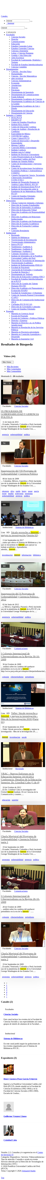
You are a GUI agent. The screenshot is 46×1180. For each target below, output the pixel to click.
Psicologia (15, 90)
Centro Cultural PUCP (20, 138)
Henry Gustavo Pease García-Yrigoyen (20, 1079)
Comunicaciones (18, 41)
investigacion (7, 555)
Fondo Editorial (17, 97)
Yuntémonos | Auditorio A (21, 247)
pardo (18, 491)
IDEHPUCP (16, 120)
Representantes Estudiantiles (22, 198)
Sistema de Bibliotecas (20, 237)
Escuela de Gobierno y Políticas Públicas (27, 318)
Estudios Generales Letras (21, 46)
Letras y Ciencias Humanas (22, 53)
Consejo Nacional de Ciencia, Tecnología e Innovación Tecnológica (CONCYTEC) (28, 177)
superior (15, 800)
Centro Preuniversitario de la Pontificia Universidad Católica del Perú (26, 158)
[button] (4, 16)
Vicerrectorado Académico (22, 263)
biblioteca (37, 555)
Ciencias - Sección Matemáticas (24, 76)
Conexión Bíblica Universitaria (23, 148)
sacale (24, 737)
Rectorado (15, 235)
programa (29, 493)
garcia (36, 491)
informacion (26, 555)
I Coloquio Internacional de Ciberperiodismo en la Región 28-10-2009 (20, 899)
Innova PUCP (17, 244)
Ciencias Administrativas (21, 81)
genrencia (6, 617)
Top (2, 1178)
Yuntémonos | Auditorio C (21, 251)
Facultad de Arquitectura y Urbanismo (26, 293)
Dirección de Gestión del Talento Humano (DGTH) (24, 285)
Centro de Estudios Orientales (23, 196)
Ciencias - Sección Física (21, 71)
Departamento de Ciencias (21, 113)
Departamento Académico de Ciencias (26, 99)
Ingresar (10, 23)
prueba (14, 228)
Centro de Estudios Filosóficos (23, 122)
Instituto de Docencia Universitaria (25, 154)
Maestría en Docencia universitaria (25, 332)
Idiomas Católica (18, 145)
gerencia (5, 434)
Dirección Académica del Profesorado (26, 221)
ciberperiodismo (17, 677)
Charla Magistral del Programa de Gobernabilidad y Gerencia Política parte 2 (19, 956)
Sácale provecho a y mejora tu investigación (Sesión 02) (21, 534)
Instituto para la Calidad (20, 152)
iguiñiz (11, 493)
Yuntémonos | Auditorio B (21, 249)
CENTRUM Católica (20, 136)
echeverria (19, 493)
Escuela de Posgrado (19, 316)
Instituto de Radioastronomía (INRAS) (26, 265)
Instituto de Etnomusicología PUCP (25, 187)
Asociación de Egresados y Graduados (26, 270)
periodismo (29, 677)
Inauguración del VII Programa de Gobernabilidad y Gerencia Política (19, 472)
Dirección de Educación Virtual (24, 210)
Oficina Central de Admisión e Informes (27, 203)
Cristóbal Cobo (10, 1140)
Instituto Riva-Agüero (20, 124)
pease (30, 491)
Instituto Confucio (18, 150)
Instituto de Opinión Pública (22, 161)
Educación (15, 44)
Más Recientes (13, 367)
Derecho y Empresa (19, 320)
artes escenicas (17, 78)
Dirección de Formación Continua (25, 226)
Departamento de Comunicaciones (25, 94)
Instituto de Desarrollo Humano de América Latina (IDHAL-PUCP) (25, 183)
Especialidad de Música (20, 134)
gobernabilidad (16, 434)
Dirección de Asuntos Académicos (25, 224)
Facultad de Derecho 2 (20, 272)
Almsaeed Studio (29, 1171)
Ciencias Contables (19, 67)
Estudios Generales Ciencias (22, 48)
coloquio (5, 677)
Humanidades (16, 74)
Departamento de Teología (22, 274)
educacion (6, 800)
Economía (15, 83)
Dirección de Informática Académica (26, 207)
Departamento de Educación (22, 111)
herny (24, 491)
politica (27, 434)
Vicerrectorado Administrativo (23, 242)
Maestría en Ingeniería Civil (22, 339)
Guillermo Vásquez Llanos (15, 1116)
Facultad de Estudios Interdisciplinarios (27, 65)
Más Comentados (14, 369)
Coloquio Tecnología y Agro (22, 254)
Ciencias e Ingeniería (19, 51)
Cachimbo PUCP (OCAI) (21, 304)
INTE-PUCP (16, 118)
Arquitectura (16, 85)
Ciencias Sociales (18, 37)
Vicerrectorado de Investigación (24, 240)
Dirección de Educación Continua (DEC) (28, 277)
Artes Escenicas (17, 58)
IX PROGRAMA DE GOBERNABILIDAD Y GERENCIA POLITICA (20, 414)
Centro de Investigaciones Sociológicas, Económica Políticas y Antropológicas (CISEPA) (27, 170)
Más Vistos (8, 362)
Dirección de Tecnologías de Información (28, 260)
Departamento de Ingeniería (22, 92)
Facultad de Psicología (20, 267)
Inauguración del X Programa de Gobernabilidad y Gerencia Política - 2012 (20, 596)
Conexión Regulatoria (20, 231)
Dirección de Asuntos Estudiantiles (25, 205)
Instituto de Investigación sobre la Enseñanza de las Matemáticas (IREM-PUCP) (27, 191)
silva (12, 491)
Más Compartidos (14, 371)
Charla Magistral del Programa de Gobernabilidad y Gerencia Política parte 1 (19, 839)
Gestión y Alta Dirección (21, 55)
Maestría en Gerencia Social (22, 314)
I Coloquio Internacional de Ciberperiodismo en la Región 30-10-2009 (20, 656)
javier (4, 493)
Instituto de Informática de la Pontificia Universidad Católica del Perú (26, 257)
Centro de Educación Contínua (23, 127)
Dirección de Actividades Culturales (25, 307)
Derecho (14, 39)
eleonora (5, 491)
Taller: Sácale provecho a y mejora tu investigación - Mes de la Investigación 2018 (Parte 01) (19, 717)
